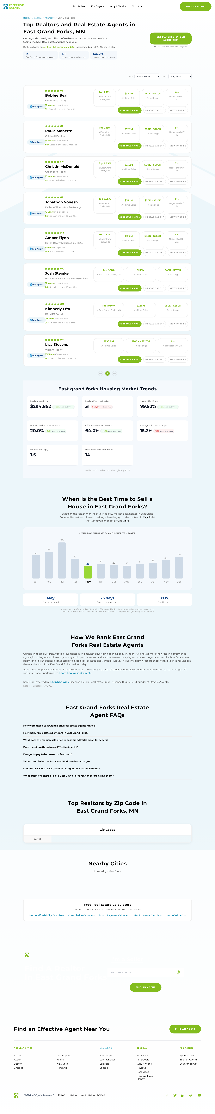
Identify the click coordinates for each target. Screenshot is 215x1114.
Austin (18, 1059)
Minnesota (50, 17)
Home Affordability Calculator (47, 915)
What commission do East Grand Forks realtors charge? (56, 761)
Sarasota (104, 1063)
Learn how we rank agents (75, 673)
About (135, 6)
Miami (60, 1059)
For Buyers (97, 6)
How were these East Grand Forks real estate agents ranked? (60, 725)
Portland (62, 1067)
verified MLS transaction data (58, 47)
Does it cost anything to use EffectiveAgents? (50, 747)
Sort (131, 76)
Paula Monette (58, 131)
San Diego (106, 1055)
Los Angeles (64, 1055)
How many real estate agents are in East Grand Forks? (55, 732)
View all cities (107, 1048)
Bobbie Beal (56, 95)
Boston (18, 1063)
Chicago (18, 1067)
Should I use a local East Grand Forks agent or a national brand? (61, 768)
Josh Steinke (57, 273)
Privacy (73, 1095)
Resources (143, 1072)
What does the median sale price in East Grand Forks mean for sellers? (65, 740)
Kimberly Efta (57, 309)
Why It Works (118, 6)
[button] (100, 373)
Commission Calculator (82, 915)
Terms (61, 1095)
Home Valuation (176, 915)
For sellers (143, 1055)
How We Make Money (145, 1077)
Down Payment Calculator (114, 915)
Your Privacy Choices (93, 1095)
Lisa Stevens (56, 344)
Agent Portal (186, 1055)
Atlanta (18, 1055)
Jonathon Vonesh (61, 202)
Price (164, 76)
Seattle (104, 1067)
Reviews (141, 1067)
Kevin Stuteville (59, 682)
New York (62, 1063)
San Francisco (108, 1059)
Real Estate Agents (33, 17)
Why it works (145, 1063)
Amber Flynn (57, 238)
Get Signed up (188, 1063)
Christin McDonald (62, 166)
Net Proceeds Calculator (148, 915)
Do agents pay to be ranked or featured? (47, 754)
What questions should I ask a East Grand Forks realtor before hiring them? (68, 775)
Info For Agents (188, 1059)
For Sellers (79, 6)
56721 (37, 839)
